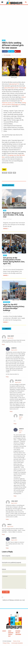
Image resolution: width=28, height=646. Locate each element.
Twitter (17, 632)
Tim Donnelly (7, 55)
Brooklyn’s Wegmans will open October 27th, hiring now (13, 215)
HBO (14, 172)
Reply (3, 344)
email (18, 51)
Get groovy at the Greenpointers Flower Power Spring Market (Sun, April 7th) (14, 261)
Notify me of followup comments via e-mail (14, 600)
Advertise (10, 632)
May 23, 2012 (14, 540)
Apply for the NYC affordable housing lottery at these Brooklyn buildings (13, 307)
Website (4, 569)
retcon (23, 97)
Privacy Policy (6, 643)
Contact (10, 634)
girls (10, 172)
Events (5, 255)
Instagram (18, 634)
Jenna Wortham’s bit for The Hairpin (15, 88)
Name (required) (6, 555)
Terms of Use (16, 641)
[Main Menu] (2, 2)
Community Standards (17, 643)
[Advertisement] (14, 20)
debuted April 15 (14, 84)
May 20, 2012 (10, 526)
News (4, 40)
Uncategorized (7, 302)
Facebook (17, 631)
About (9, 631)
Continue (5, 228)
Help (9, 636)
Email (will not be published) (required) (11, 562)
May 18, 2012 (10, 338)
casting (5, 172)
